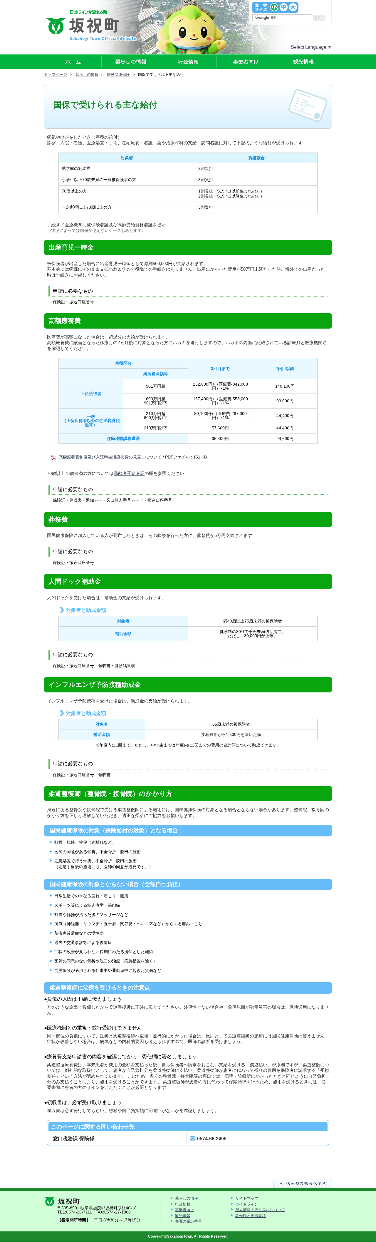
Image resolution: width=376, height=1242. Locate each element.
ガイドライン (246, 1204)
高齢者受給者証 (129, 473)
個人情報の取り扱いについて (260, 1210)
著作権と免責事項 (250, 1215)
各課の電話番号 (188, 1221)
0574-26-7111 (79, 1212)
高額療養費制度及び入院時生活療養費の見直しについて (110, 457)
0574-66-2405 (211, 1138)
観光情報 (182, 1215)
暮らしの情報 (186, 1198)
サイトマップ (246, 1198)
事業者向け (184, 1210)
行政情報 (182, 1204)
